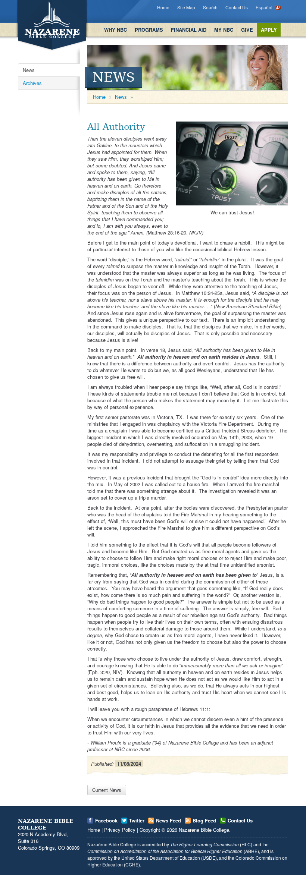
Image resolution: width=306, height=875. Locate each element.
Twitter (136, 820)
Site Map (186, 7)
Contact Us (236, 7)
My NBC (223, 29)
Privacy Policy (119, 829)
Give (247, 29)
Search (210, 7)
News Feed (168, 820)
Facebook (106, 820)
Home (163, 7)
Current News (106, 789)
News (29, 69)
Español (264, 7)
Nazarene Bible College (204, 829)
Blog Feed (204, 820)
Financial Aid (188, 29)
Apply (269, 29)
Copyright (150, 829)
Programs (149, 29)
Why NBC (115, 29)
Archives (32, 82)
